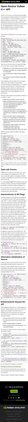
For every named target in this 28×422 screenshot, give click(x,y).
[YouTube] (19, 398)
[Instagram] (11, 398)
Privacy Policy (8, 411)
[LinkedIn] (13, 398)
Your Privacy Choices (17, 411)
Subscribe (14, 391)
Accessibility (16, 413)
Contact (18, 416)
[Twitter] (16, 398)
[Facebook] (8, 398)
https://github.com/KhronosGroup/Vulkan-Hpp (11, 366)
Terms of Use (10, 413)
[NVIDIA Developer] (10, 2)
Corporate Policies (11, 416)
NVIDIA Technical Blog (20, 400)
